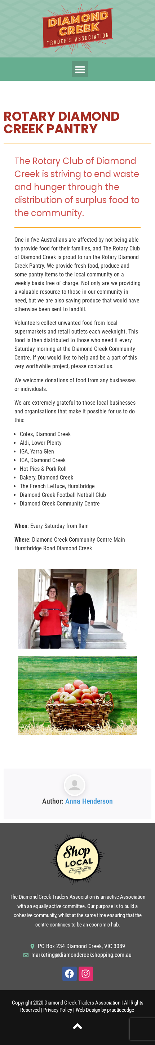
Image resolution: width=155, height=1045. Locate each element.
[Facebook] (69, 974)
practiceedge (121, 1010)
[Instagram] (86, 974)
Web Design (88, 1010)
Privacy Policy (57, 1010)
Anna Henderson (89, 801)
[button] (80, 69)
